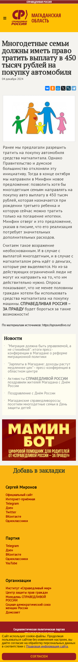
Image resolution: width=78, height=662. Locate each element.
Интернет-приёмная (20, 499)
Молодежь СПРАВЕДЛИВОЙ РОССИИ (26, 598)
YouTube (11, 563)
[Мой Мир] (58, 88)
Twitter (11, 512)
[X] (63, 88)
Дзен (9, 507)
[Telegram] (74, 88)
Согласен (39, 656)
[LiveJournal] (68, 88)
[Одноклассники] (52, 88)
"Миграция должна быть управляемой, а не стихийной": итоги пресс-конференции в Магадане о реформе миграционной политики (37, 351)
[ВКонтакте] (47, 88)
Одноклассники (17, 521)
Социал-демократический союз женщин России (28, 606)
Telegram (12, 503)
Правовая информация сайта (47, 646)
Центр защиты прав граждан (27, 592)
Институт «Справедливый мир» (28, 588)
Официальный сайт (19, 494)
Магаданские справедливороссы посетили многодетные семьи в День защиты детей (35, 404)
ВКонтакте (13, 516)
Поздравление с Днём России (29, 393)
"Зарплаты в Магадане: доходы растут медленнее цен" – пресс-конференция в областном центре (37, 367)
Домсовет (13, 612)
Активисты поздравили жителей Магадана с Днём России (37, 382)
